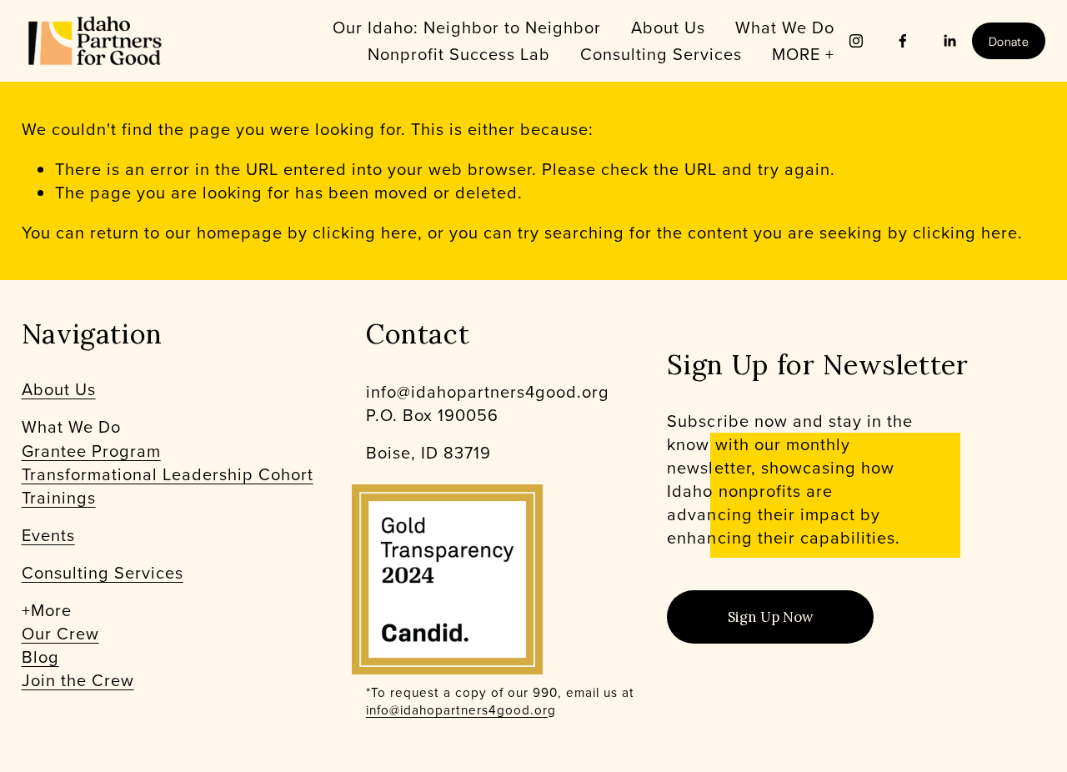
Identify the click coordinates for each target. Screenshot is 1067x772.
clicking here (365, 232)
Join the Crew (78, 680)
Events (48, 535)
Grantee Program (91, 451)
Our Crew (60, 633)
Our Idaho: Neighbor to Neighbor (467, 27)
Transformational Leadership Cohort (167, 474)
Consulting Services (102, 572)
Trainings (59, 497)
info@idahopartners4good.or (457, 710)
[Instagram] (856, 41)
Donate (1009, 41)
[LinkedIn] (949, 41)
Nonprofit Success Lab (459, 54)
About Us (668, 27)
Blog (40, 657)
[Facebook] (902, 41)
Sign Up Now (771, 617)
